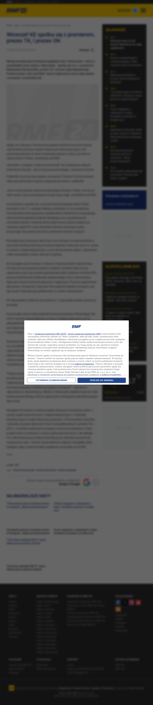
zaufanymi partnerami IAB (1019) (50, 334)
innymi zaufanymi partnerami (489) (84, 334)
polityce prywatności (84, 364)
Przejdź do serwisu (101, 380)
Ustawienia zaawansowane (51, 380)
